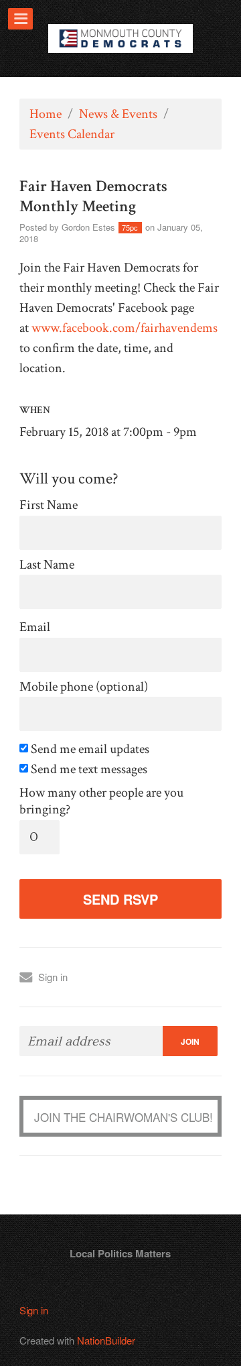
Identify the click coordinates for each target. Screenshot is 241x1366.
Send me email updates (88, 749)
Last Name (46, 565)
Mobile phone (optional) (83, 687)
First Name (48, 505)
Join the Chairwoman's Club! (123, 1116)
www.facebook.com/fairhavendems (124, 328)
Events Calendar (71, 134)
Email (34, 627)
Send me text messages (87, 769)
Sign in (53, 977)
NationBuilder (106, 1340)
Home (45, 114)
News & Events (118, 114)
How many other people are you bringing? (101, 801)
